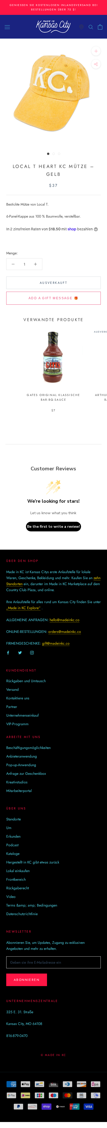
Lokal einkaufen (18, 870)
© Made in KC (53, 1055)
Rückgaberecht (17, 888)
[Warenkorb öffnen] (100, 26)
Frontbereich (16, 879)
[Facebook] (8, 653)
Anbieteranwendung (21, 756)
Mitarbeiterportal (19, 790)
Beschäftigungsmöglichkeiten (28, 747)
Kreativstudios (17, 782)
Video (11, 896)
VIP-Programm (17, 724)
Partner (11, 706)
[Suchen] (91, 27)
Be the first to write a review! (53, 526)
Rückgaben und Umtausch (26, 680)
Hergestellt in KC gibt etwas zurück (32, 862)
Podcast (12, 845)
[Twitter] (20, 653)
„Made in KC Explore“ (23, 607)
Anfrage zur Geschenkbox (26, 773)
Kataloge (12, 853)
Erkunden (13, 836)
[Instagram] (32, 653)
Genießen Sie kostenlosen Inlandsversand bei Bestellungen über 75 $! (54, 7)
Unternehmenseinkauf (22, 715)
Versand (12, 689)
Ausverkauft (53, 282)
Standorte (13, 819)
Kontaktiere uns (17, 698)
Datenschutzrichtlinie (22, 913)
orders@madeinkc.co (64, 631)
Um (8, 827)
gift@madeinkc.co (56, 643)
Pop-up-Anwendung (21, 764)
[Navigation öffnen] (7, 27)
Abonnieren (26, 979)
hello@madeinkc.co (64, 619)
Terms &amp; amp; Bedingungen (31, 905)
